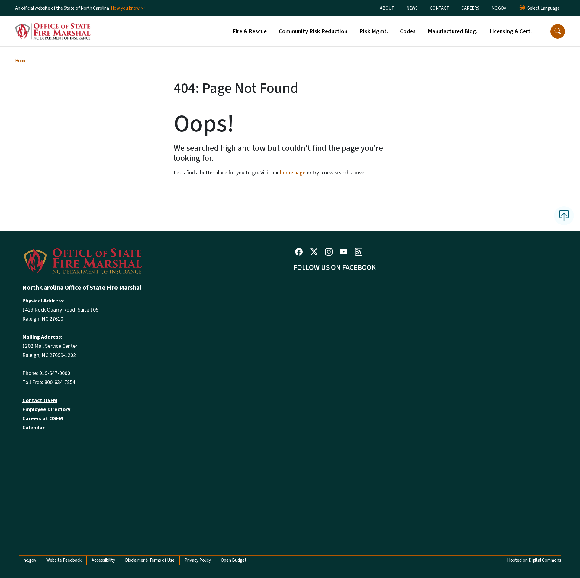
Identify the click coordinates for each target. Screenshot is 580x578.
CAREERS (470, 8)
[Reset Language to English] (522, 8)
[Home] (53, 24)
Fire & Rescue (250, 31)
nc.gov (30, 560)
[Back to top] (564, 215)
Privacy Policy (198, 560)
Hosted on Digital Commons (534, 560)
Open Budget (233, 560)
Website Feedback (64, 560)
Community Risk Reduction (313, 31)
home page (292, 172)
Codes (408, 31)
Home (21, 60)
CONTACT (439, 8)
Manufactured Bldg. (452, 31)
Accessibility (103, 560)
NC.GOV (498, 8)
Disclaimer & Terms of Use (150, 560)
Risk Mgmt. (373, 31)
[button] (557, 31)
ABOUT (387, 8)
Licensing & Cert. (510, 31)
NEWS (412, 8)
